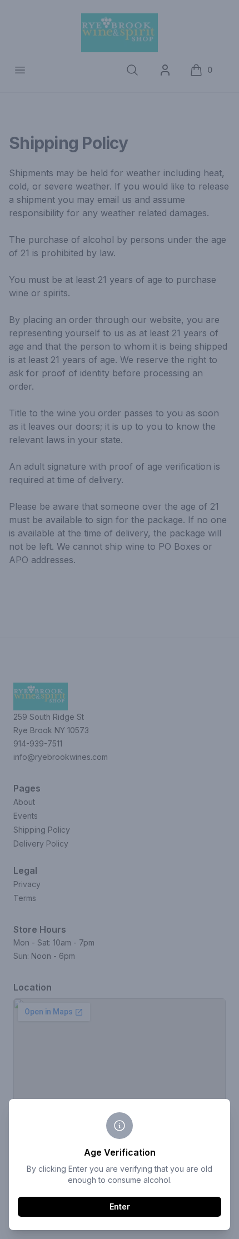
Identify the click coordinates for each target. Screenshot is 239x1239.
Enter (119, 1206)
